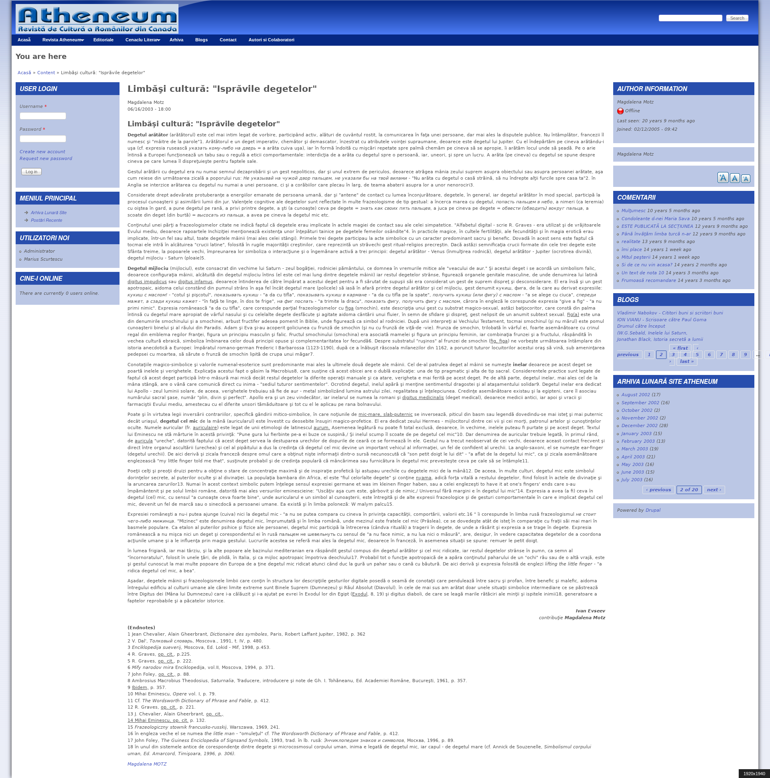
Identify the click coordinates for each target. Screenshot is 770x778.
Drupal (653, 510)
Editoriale (103, 39)
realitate (631, 241)
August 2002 (636, 394)
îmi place (632, 249)
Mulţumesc (634, 210)
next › (714, 489)
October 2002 (637, 410)
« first (680, 348)
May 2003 (633, 464)
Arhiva (176, 39)
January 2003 (637, 433)
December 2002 (640, 425)
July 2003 (632, 479)
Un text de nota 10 (643, 273)
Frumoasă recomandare (649, 280)
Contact (228, 39)
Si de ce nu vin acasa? (647, 264)
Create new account (42, 151)
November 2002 (640, 418)
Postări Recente (46, 220)
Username (33, 106)
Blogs (201, 39)
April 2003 (633, 457)
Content (46, 72)
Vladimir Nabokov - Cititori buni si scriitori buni (670, 313)
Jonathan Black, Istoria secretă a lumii (660, 339)
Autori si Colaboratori (271, 39)
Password (32, 129)
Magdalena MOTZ (147, 764)
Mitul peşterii (636, 257)
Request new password (46, 158)
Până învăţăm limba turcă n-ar (656, 234)
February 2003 (638, 441)
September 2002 (640, 402)
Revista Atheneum (58, 41)
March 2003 (635, 449)
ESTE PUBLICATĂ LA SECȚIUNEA (657, 226)
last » (687, 361)
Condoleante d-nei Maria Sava (656, 218)
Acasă (24, 39)
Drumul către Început (641, 326)
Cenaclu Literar (139, 41)
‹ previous (658, 489)
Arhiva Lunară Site (49, 212)
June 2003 (633, 472)
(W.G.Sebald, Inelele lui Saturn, (652, 333)
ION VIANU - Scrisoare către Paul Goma (662, 319)
